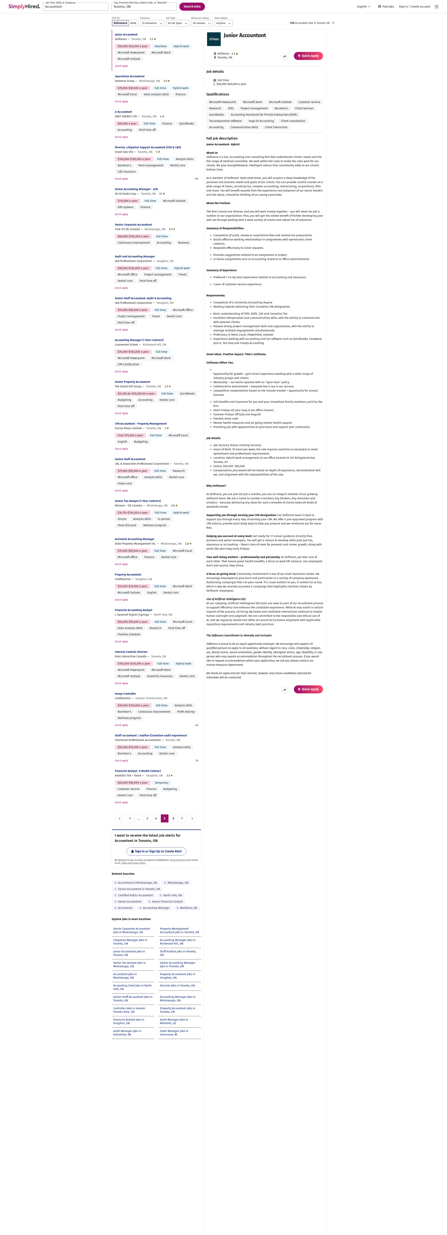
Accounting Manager (156, 908)
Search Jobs (192, 6)
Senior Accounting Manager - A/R (136, 189)
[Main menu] (436, 7)
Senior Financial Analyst (167, 901)
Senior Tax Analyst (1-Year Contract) (138, 501)
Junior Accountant (126, 34)
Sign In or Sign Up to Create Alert (158, 851)
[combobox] (75, 7)
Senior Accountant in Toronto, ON (139, 889)
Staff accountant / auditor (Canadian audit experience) (151, 735)
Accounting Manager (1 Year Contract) (139, 340)
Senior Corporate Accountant (133, 224)
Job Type (170, 18)
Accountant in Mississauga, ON (137, 882)
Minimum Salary (200, 18)
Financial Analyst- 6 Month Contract (138, 771)
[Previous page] (120, 818)
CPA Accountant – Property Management (141, 423)
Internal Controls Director (131, 652)
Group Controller (125, 693)
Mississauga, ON (178, 882)
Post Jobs (388, 6)
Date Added (220, 18)
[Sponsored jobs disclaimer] (333, 23)
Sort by (116, 17)
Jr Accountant (123, 111)
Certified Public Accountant (135, 895)
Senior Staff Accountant (130, 459)
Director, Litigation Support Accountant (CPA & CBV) (148, 147)
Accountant (125, 908)
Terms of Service (178, 860)
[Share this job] (284, 56)
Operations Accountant (130, 76)
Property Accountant (128, 574)
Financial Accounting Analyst (133, 610)
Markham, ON (188, 908)
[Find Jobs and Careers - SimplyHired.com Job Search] (24, 6)
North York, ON (172, 895)
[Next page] (192, 818)
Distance (145, 18)
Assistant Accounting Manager (134, 539)
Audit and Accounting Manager (135, 256)
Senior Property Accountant (132, 382)
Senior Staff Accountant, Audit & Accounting (143, 298)
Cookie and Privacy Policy (133, 863)
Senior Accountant (129, 901)
